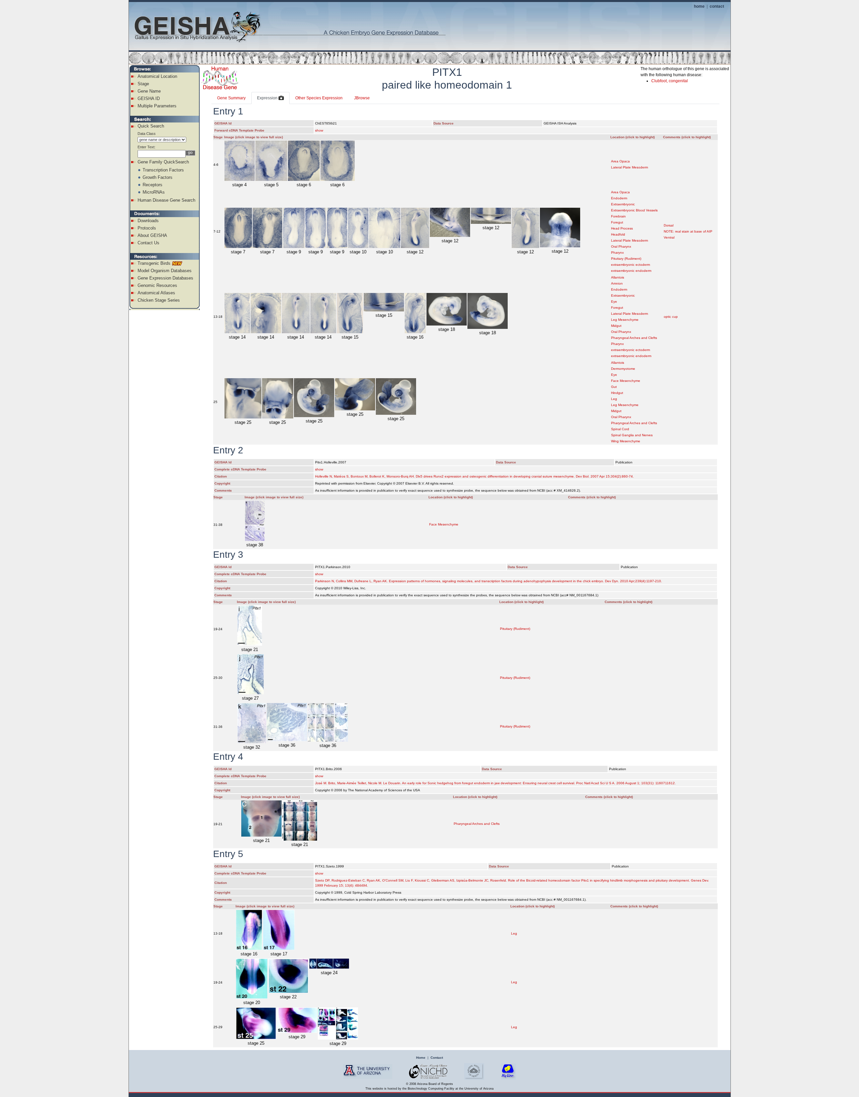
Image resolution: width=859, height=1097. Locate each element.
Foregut (617, 222)
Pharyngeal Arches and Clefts (634, 338)
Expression (268, 98)
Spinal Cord (620, 429)
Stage (143, 83)
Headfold (618, 234)
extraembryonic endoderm (631, 270)
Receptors (152, 184)
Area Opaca (620, 161)
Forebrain (618, 216)
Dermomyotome (623, 368)
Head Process (622, 228)
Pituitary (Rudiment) (626, 258)
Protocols (147, 228)
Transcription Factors (163, 169)
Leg (614, 399)
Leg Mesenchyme (625, 319)
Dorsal (668, 225)
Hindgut (617, 393)
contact (717, 6)
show (319, 130)
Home (420, 1057)
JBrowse (362, 98)
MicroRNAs (154, 192)
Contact (437, 1057)
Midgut (616, 326)
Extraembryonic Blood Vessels (634, 210)
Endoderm (619, 198)
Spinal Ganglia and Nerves (632, 435)
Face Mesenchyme (625, 381)
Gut (614, 387)
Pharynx (617, 252)
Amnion (617, 283)
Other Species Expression (319, 98)
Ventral (669, 237)
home (699, 6)
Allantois (617, 277)
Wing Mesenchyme (625, 441)
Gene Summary (231, 98)
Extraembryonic (623, 204)
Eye (614, 301)
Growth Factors (157, 177)
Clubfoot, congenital (669, 81)
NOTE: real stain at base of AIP (688, 231)
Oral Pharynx (621, 246)
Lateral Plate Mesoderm (629, 167)
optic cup (671, 316)
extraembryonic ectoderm (630, 264)
